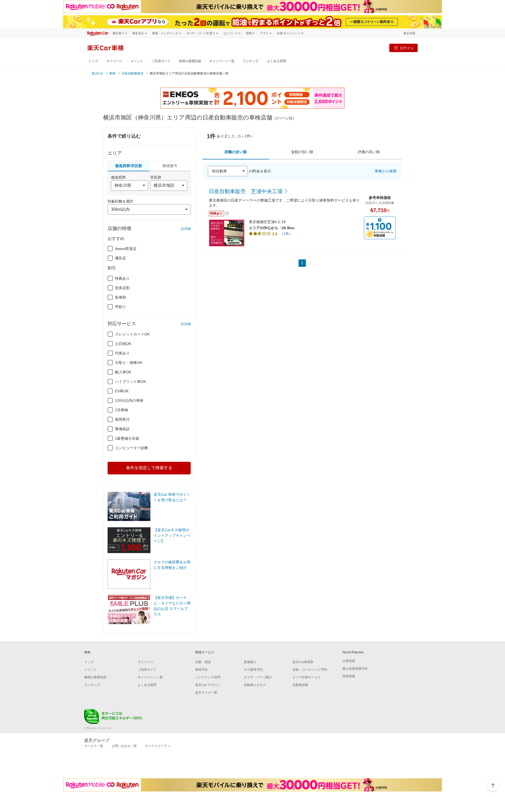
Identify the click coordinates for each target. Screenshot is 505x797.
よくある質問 (276, 61)
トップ (93, 61)
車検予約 (201, 669)
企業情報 (348, 661)
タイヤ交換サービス (306, 677)
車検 (112, 73)
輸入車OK (123, 372)
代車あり (122, 353)
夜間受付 (122, 419)
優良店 (120, 258)
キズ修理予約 (253, 669)
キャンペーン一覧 (221, 61)
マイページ (114, 61)
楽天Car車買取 (303, 662)
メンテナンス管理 (207, 677)
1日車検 (121, 410)
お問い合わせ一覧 (124, 746)
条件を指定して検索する (149, 467)
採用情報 (348, 676)
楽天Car (97, 73)
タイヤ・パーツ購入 (258, 677)
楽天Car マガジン (207, 685)
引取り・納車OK (128, 362)
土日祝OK (123, 344)
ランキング (251, 61)
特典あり (122, 278)
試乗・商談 (203, 662)
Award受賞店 (126, 249)
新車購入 (250, 662)
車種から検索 (386, 171)
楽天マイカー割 (206, 692)
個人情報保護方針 (355, 668)
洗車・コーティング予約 (309, 669)
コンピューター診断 (131, 448)
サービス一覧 (93, 746)
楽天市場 (409, 33)
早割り (120, 307)
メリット (136, 61)
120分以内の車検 (129, 400)
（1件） (286, 234)
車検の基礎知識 (190, 61)
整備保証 (122, 429)
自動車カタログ (255, 685)
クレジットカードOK (132, 334)
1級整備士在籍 (127, 438)
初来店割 (122, 288)
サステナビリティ (157, 746)
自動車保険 (300, 685)
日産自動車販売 (133, 73)
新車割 (120, 297)
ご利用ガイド (161, 61)
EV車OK (122, 391)
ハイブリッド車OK (130, 381)
